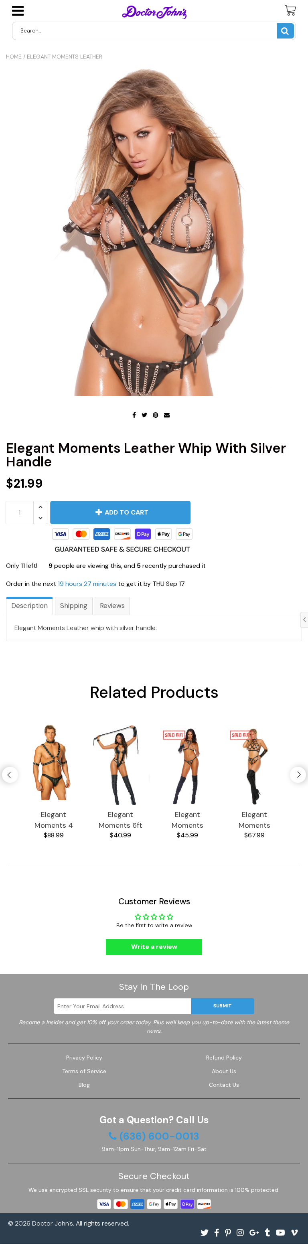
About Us (224, 1071)
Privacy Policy (84, 1057)
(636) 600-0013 (159, 1136)
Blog (84, 1084)
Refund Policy (224, 1057)
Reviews (112, 605)
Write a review (154, 946)
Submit (222, 1006)
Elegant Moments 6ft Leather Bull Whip (120, 820)
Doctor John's (52, 1223)
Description (29, 605)
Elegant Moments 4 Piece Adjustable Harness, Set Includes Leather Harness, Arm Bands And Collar (53, 820)
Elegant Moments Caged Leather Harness (188, 820)
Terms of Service (84, 1071)
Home (14, 56)
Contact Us (224, 1084)
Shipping (73, 605)
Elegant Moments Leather (64, 56)
